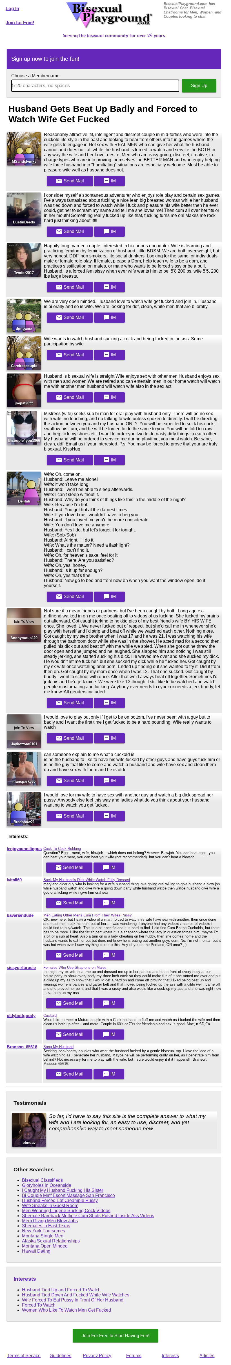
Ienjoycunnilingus (24, 848)
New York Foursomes (43, 1230)
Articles (206, 1355)
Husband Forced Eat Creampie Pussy (60, 1200)
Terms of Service (24, 1355)
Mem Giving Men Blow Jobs (50, 1220)
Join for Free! (20, 22)
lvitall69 (14, 880)
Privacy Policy (97, 1355)
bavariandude (20, 915)
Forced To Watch (38, 1305)
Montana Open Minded (45, 1246)
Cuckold (50, 1015)
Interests (25, 1279)
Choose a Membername (35, 75)
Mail (70, 181)
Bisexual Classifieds (42, 1180)
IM (109, 181)
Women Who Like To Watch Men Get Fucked (66, 1310)
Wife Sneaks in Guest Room (50, 1205)
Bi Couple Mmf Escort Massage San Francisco (68, 1195)
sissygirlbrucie (21, 967)
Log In (12, 8)
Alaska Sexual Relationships (51, 1241)
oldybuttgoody (21, 1015)
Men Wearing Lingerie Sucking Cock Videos (66, 1210)
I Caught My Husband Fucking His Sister (62, 1190)
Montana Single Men (42, 1235)
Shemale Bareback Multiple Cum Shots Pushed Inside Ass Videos (88, 1215)
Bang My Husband (58, 1047)
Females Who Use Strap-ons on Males (74, 967)
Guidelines (60, 1355)
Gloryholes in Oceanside (46, 1185)
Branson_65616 (22, 1047)
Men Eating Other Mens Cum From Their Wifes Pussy (87, 915)
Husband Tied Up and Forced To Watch (61, 1289)
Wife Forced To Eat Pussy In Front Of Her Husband (72, 1300)
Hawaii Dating (36, 1251)
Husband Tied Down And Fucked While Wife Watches (75, 1294)
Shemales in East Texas (46, 1225)
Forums (133, 1355)
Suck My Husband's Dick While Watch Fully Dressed (86, 880)
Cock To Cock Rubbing (62, 848)
